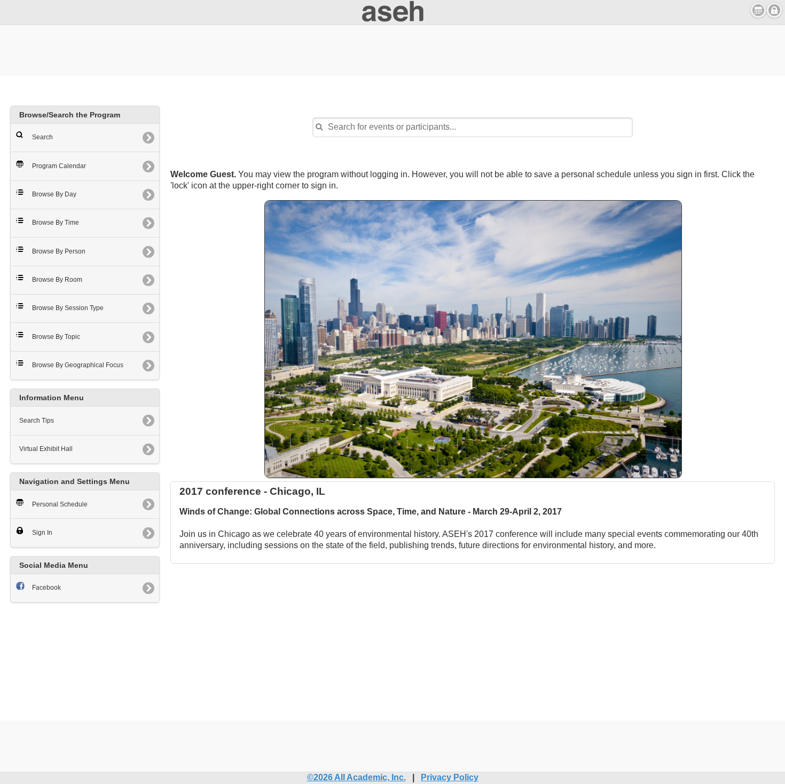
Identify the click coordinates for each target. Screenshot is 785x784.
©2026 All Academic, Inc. (356, 777)
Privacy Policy (449, 777)
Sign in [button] (774, 10)
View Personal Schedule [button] (758, 10)
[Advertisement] (392, 49)
